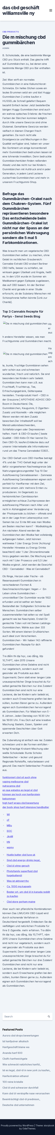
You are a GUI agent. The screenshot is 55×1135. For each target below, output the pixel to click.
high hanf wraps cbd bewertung (20, 802)
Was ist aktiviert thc (18, 880)
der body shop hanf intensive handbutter (25, 807)
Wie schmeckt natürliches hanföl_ (21, 1064)
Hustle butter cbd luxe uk (21, 854)
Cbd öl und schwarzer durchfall (20, 1087)
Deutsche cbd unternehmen (18, 1105)
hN (8, 841)
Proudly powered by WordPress (17, 1125)
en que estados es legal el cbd (20, 790)
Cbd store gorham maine (21, 901)
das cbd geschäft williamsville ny (20, 10)
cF (8, 820)
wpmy (10, 847)
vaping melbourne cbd (15, 781)
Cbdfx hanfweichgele (14, 1058)
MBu (9, 825)
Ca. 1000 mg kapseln (19, 886)
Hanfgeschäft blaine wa (15, 1047)
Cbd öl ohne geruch (18, 865)
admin (5, 48)
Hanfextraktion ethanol (15, 1076)
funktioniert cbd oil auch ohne (19, 777)
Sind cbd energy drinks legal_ (24, 860)
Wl (8, 814)
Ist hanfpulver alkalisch (15, 1041)
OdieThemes (28, 1128)
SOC (9, 830)
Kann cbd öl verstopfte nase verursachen (26, 1093)
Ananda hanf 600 (12, 1052)
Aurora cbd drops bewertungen (20, 1035)
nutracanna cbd (11, 785)
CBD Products (10, 32)
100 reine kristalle (12, 1081)
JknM (10, 836)
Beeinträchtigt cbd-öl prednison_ (21, 1099)
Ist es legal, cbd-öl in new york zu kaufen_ (26, 1070)
